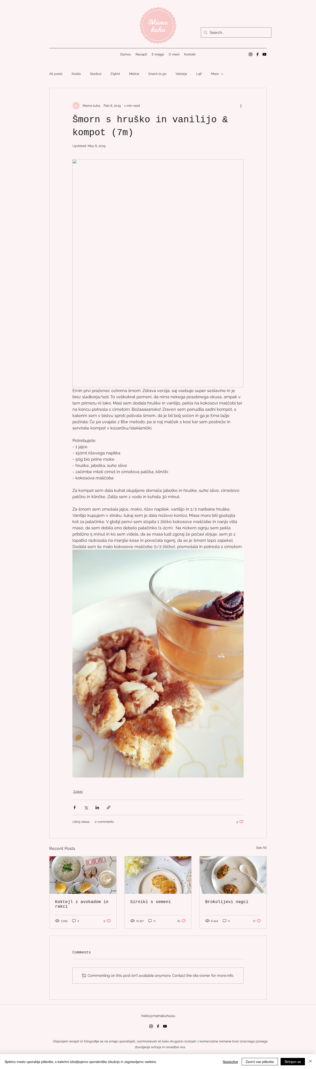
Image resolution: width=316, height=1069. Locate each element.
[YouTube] (264, 54)
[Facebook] (257, 54)
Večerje (181, 74)
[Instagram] (250, 54)
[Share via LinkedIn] (97, 807)
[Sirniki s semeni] (158, 875)
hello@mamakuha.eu (158, 1016)
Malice (134, 74)
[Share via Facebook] (74, 807)
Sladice (95, 74)
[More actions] (241, 105)
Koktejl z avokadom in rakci (81, 904)
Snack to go (157, 74)
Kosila (76, 74)
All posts (55, 74)
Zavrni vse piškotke (260, 1061)
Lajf (199, 74)
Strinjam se (293, 1061)
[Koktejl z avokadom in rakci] (83, 875)
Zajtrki (115, 74)
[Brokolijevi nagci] (233, 875)
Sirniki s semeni (150, 902)
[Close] (310, 1061)
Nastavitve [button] (230, 1061)
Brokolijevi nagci (226, 902)
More (215, 74)
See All (261, 847)
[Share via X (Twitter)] (86, 807)
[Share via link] (108, 807)
